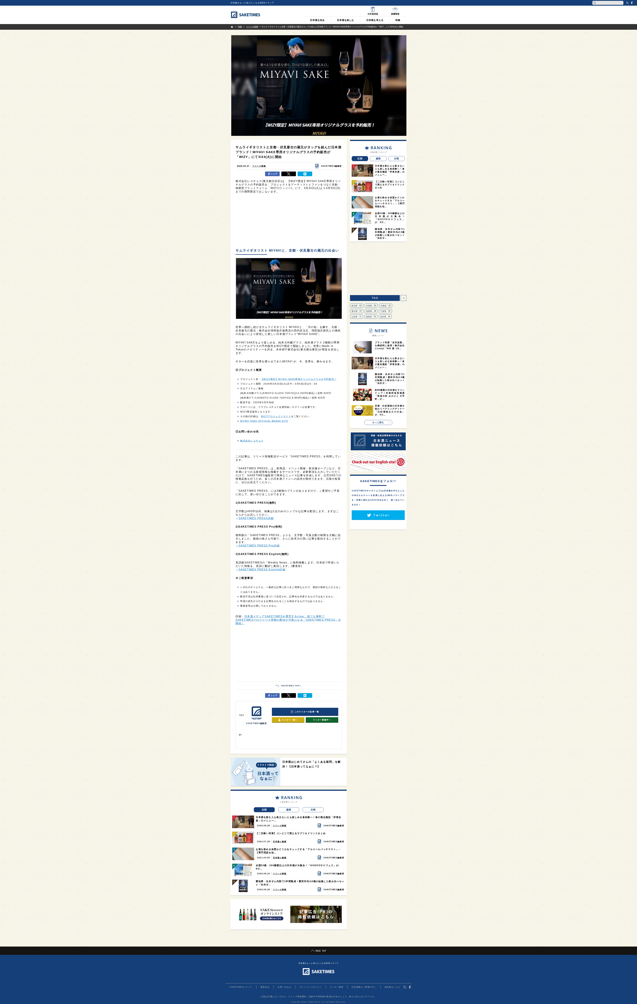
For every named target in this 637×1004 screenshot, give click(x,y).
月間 (313, 809)
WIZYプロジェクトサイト (276, 416)
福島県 (371, 316)
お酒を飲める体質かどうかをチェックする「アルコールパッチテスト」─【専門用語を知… (298, 851)
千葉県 (385, 311)
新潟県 (357, 305)
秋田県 (385, 316)
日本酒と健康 (279, 841)
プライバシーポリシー (310, 987)
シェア (274, 174)
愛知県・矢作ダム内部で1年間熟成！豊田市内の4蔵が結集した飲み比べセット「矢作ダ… (300, 883)
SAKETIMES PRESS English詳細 (262, 569)
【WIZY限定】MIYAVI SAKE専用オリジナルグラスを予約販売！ (299, 379)
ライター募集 (337, 987)
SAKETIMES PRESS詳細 (256, 518)
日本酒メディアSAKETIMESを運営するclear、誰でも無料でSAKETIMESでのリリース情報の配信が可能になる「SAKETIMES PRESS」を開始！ (288, 620)
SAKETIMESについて (241, 987)
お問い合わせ (284, 987)
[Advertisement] (289, 221)
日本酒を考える (375, 20)
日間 (264, 809)
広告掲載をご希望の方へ (364, 987)
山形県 (357, 316)
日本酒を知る (317, 20)
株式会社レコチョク (251, 440)
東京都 (357, 311)
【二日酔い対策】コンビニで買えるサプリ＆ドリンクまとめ (291, 833)
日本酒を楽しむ (345, 20)
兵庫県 (371, 305)
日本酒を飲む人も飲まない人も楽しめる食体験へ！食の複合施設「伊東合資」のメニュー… (298, 819)
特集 (397, 20)
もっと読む (378, 422)
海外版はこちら (392, 987)
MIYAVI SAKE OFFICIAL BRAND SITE (264, 421)
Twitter (627, 3)
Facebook (632, 3)
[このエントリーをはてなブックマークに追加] (305, 174)
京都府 (386, 305)
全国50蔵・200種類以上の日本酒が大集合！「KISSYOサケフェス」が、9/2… (298, 867)
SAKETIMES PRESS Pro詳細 (259, 545)
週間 (288, 809)
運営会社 (264, 987)
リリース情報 (259, 166)
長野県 (371, 311)
